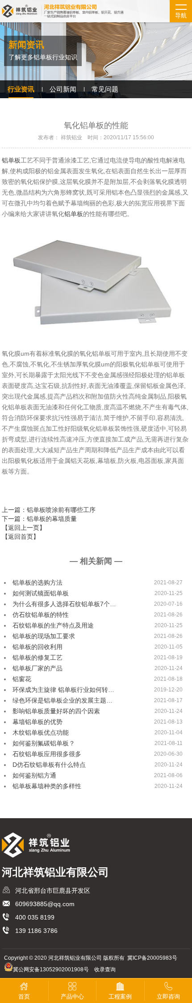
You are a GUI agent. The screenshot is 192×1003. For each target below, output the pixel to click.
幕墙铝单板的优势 (38, 721)
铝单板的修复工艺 (38, 657)
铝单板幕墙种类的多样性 (47, 786)
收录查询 (105, 969)
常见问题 (105, 89)
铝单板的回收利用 (38, 646)
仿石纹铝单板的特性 (41, 614)
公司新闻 (63, 89)
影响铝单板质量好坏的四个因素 (56, 711)
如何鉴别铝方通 (34, 775)
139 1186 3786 (36, 930)
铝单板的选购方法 (38, 582)
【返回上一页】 (24, 527)
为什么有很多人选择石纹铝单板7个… (64, 604)
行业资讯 (21, 89)
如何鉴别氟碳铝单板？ (44, 743)
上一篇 (49, 509)
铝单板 (11, 160)
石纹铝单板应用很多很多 (47, 753)
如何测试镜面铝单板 (41, 593)
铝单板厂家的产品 (38, 668)
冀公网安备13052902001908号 (51, 969)
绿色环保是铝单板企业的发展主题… (63, 700)
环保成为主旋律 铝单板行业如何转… (63, 689)
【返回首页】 (20, 536)
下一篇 (39, 518)
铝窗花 (22, 679)
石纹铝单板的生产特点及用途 (53, 625)
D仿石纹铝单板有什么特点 (49, 764)
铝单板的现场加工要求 (44, 636)
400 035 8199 (34, 917)
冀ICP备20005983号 (152, 958)
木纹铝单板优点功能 (41, 732)
